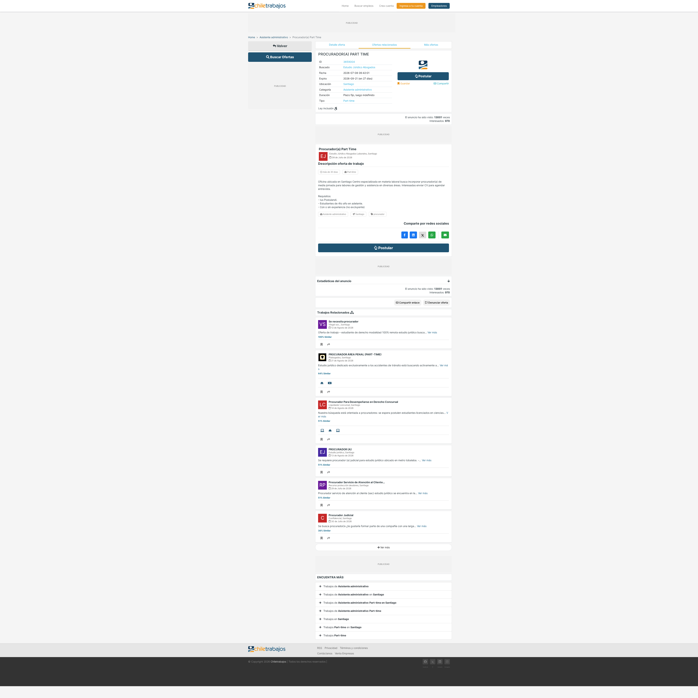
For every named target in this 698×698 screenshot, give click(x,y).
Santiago (348, 83)
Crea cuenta (386, 5)
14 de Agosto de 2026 (342, 408)
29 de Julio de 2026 (341, 488)
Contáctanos (324, 653)
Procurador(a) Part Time (337, 149)
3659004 (349, 61)
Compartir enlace (409, 302)
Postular (425, 76)
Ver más (432, 332)
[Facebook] (425, 661)
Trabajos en (336, 619)
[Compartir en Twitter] (422, 235)
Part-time (348, 100)
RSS (319, 647)
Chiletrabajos (278, 661)
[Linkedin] (440, 661)
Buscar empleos (363, 5)
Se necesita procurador (343, 321)
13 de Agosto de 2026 (342, 455)
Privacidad (331, 647)
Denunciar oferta (438, 302)
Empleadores (439, 5)
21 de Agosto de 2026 (342, 360)
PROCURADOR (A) (340, 449)
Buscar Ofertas (281, 57)
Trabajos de (346, 586)
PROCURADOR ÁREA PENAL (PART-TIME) (355, 354)
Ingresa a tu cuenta (411, 5)
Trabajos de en (353, 594)
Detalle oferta (337, 44)
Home (347, 5)
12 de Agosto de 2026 (342, 327)
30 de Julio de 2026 (341, 521)
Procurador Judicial (341, 515)
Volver (281, 46)
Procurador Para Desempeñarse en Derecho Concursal (363, 401)
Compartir (442, 83)
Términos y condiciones (354, 647)
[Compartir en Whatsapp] (432, 235)
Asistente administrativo (274, 37)
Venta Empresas (344, 653)
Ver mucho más (326, 552)
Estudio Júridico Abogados (359, 67)
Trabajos (334, 635)
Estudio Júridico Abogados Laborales (348, 153)
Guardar (405, 83)
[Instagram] (447, 661)
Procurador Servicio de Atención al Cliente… (357, 482)
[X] (432, 661)
